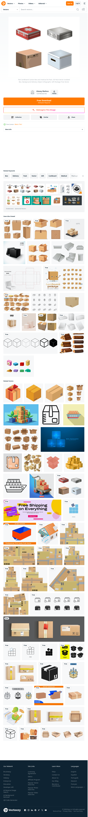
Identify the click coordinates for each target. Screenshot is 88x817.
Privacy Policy (67, 812)
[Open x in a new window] (42, 812)
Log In (78, 3)
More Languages (75, 787)
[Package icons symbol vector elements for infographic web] (73, 673)
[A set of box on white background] (47, 229)
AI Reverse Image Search (9, 791)
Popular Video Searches (32, 793)
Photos (20, 3)
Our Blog (54, 781)
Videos (30, 3)
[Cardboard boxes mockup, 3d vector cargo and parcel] (43, 629)
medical (64, 176)
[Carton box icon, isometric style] (33, 393)
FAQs (53, 772)
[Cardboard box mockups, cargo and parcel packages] (21, 439)
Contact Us (55, 775)
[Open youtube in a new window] (46, 812)
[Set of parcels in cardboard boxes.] (72, 533)
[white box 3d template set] (71, 322)
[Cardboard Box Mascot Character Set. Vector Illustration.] (63, 278)
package (75, 176)
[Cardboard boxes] (16, 302)
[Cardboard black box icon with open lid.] (14, 252)
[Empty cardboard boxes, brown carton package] (55, 716)
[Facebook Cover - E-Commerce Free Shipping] (32, 510)
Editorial (42, 3)
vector (34, 176)
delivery (16, 176)
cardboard (52, 176)
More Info (8, 129)
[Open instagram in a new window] (28, 812)
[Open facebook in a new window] (25, 812)
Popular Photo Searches (32, 789)
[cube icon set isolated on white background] (30, 343)
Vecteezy (6, 775)
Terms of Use (57, 812)
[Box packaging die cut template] (22, 278)
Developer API (8, 787)
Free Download (44, 101)
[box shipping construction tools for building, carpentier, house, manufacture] (10, 734)
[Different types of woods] (71, 343)
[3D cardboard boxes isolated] (47, 322)
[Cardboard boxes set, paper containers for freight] (29, 734)
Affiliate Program (33, 780)
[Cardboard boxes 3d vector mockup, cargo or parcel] (20, 673)
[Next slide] (79, 175)
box (6, 176)
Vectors (10, 3)
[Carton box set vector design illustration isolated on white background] (17, 229)
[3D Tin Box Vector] (68, 252)
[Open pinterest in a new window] (35, 812)
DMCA (29, 777)
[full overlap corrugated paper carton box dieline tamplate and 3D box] (19, 533)
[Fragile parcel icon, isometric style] (54, 393)
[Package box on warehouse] (48, 533)
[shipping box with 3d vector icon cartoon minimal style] (72, 302)
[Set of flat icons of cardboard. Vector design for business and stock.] (71, 651)
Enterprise (7, 781)
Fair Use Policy (78, 812)
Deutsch (72, 781)
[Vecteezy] (3, 3)
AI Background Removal (8, 796)
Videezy (6, 778)
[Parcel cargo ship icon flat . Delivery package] (73, 414)
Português (73, 778)
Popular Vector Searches (32, 784)
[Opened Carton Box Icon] (53, 462)
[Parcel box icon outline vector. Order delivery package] (50, 414)
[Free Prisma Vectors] (44, 302)
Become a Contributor (55, 785)
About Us (54, 778)
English (72, 772)
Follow (54, 93)
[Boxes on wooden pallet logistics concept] (74, 229)
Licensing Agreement (31, 772)
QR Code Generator (7, 801)
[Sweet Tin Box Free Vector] (18, 366)
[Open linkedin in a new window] (32, 812)
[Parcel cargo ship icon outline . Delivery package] (15, 486)
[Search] (77, 9)
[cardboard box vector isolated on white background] (74, 695)
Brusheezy (7, 772)
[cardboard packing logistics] (12, 462)
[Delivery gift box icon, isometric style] (12, 393)
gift (42, 176)
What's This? (18, 124)
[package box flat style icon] (49, 673)
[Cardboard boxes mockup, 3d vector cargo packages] (62, 734)
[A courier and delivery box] (13, 716)
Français (72, 784)
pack (25, 176)
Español (72, 775)
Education (7, 784)
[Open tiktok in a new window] (39, 812)
